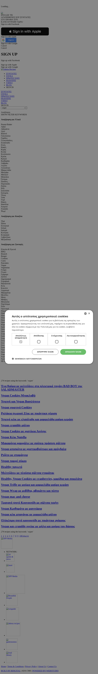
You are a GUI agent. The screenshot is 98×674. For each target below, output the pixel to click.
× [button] (89, 313)
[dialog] (49, 337)
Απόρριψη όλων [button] (45, 352)
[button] (26, 358)
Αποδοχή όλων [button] (73, 352)
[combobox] (85, 313)
